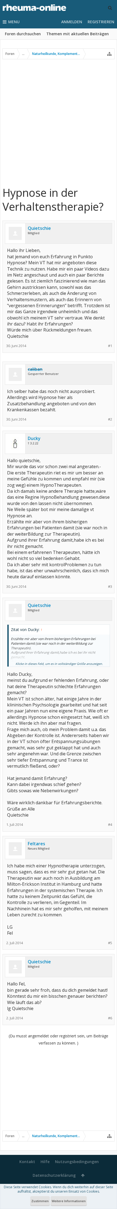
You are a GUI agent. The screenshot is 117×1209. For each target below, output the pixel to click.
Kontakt (27, 1161)
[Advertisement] (58, 122)
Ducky (34, 438)
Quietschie (39, 228)
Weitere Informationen (69, 1201)
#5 (110, 943)
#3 (110, 586)
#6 (110, 1018)
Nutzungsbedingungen (77, 1161)
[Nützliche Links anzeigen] (109, 54)
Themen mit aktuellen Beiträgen (77, 33)
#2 (110, 419)
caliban (35, 369)
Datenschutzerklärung (54, 1175)
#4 (110, 824)
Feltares (36, 843)
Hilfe (45, 1161)
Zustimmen (40, 1201)
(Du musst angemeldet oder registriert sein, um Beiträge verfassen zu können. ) (58, 1039)
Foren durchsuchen (23, 33)
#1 (110, 346)
